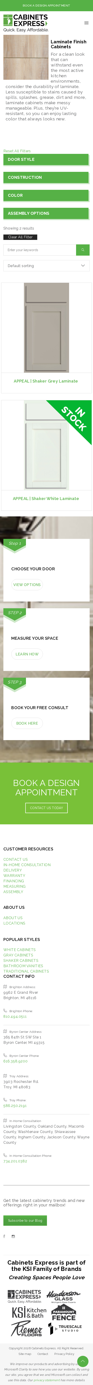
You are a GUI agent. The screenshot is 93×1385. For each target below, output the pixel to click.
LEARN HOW (27, 654)
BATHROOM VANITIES (23, 966)
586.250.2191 (15, 1106)
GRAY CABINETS (18, 955)
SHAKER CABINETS (20, 960)
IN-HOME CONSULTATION (27, 865)
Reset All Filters (17, 151)
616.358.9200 (15, 1061)
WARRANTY (14, 876)
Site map (25, 1354)
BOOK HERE (27, 723)
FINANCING (13, 881)
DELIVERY (12, 870)
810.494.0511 (15, 1016)
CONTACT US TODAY (46, 808)
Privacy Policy (64, 1354)
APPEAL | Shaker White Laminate (46, 498)
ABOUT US (13, 918)
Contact (42, 1354)
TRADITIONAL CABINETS (26, 971)
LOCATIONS (14, 923)
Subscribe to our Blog (25, 1220)
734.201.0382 (15, 1161)
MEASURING (14, 886)
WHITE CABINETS (19, 950)
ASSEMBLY (13, 892)
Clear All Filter (20, 237)
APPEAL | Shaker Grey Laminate (46, 381)
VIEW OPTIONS (27, 585)
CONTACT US (15, 859)
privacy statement (47, 1380)
